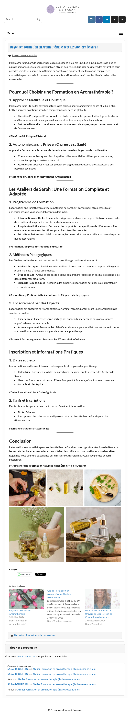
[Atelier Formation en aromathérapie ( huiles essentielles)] (66, 606)
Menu (10, 32)
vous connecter (26, 656)
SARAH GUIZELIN (17, 668)
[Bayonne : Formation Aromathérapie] (26, 599)
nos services (49, 635)
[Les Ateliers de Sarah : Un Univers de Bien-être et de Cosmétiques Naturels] (102, 599)
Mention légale (65, 703)
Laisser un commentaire (24, 55)
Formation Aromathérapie (28, 635)
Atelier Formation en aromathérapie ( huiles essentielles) (64, 668)
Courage (77, 710)
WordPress (64, 710)
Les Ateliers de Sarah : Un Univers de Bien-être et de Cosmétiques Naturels (98, 614)
